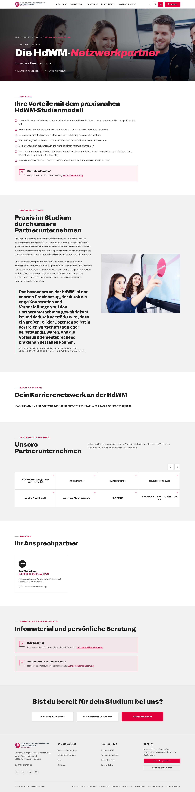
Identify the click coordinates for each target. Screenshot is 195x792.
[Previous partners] (170, 467)
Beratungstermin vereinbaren (97, 716)
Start (18, 37)
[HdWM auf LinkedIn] (29, 772)
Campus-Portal (78, 786)
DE (161, 4)
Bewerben (172, 4)
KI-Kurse (91, 4)
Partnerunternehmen (109, 755)
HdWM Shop (104, 786)
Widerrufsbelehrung (155, 786)
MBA (59, 760)
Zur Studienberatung (73, 175)
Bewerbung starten (142, 716)
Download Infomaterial (52, 716)
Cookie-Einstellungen (172, 786)
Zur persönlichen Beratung (81, 666)
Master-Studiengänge (67, 755)
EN (155, 4)
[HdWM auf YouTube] (36, 772)
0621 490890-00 (25, 765)
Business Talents (126, 4)
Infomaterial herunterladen (90, 647)
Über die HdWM (107, 750)
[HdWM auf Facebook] (23, 772)
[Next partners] (177, 467)
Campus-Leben (107, 765)
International (106, 4)
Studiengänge (76, 4)
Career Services (107, 760)
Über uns (60, 4)
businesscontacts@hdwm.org (33, 586)
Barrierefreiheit (140, 786)
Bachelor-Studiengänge (67, 750)
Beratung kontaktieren (162, 768)
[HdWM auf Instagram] (17, 772)
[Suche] (148, 4)
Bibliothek (92, 786)
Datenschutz (127, 786)
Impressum (116, 786)
